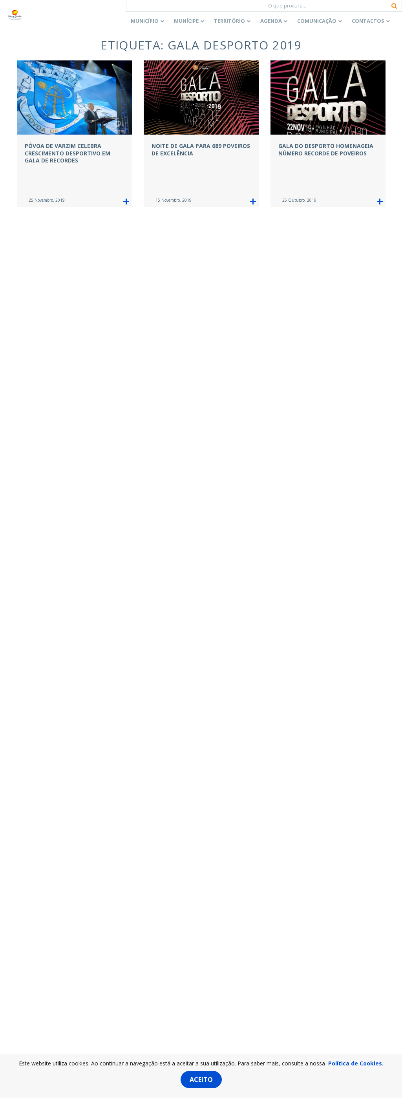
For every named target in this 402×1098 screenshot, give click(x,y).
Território (229, 20)
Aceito (201, 1079)
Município (145, 20)
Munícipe (186, 20)
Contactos (368, 20)
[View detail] (126, 201)
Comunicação (316, 20)
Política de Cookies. (356, 1063)
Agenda (271, 20)
